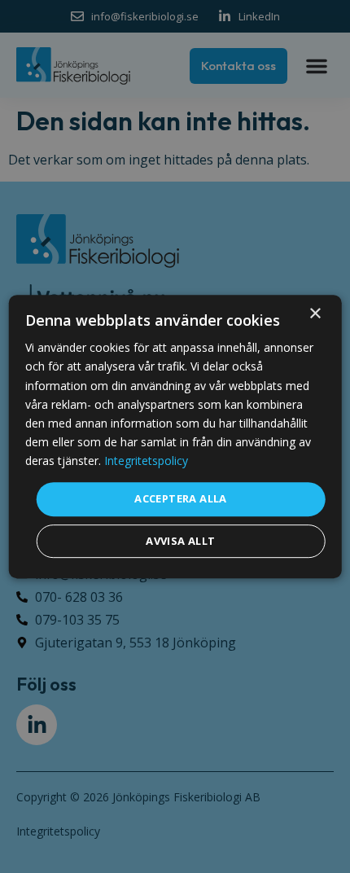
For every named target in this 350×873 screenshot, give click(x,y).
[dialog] (175, 436)
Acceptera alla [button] (180, 498)
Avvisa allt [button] (180, 540)
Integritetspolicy (146, 460)
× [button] (314, 314)
